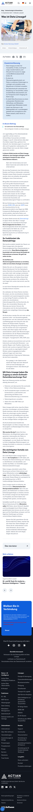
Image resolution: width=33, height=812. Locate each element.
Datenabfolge (24, 218)
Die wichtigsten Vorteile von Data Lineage (17, 129)
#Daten (4, 48)
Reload (7, 630)
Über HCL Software (7, 732)
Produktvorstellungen (24, 766)
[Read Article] (16, 566)
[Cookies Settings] (2, 809)
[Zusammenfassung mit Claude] (24, 645)
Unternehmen (5, 729)
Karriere (3, 752)
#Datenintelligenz (12, 48)
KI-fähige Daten (23, 706)
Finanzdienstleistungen (25, 679)
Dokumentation (23, 735)
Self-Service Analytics (24, 694)
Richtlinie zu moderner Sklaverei (23, 796)
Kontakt (20, 763)
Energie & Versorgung (24, 676)
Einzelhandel (22, 688)
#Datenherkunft (23, 48)
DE (25, 3)
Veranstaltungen (6, 735)
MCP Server (5, 699)
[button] (5, 590)
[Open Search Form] (18, 3)
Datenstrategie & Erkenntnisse (14, 10)
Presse (3, 749)
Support (20, 729)
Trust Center (5, 758)
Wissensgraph (5, 702)
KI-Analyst (4, 688)
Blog (2, 10)
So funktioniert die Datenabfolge (14, 126)
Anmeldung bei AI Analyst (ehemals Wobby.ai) (23, 750)
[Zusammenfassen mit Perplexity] (19, 645)
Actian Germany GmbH (11, 44)
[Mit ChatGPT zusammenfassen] (14, 645)
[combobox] (24, 3)
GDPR (22, 205)
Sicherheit (20, 803)
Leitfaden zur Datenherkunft (16, 659)
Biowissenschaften (23, 682)
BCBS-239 (11, 205)
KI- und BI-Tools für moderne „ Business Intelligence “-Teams (14, 582)
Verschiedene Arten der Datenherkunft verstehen (16, 661)
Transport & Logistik (24, 691)
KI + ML (3, 696)
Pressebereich (5, 746)
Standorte (4, 755)
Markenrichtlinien (21, 800)
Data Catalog (5, 705)
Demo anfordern (23, 760)
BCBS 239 (21, 709)
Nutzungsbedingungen (7, 795)
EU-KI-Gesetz (22, 716)
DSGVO (20, 713)
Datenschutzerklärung (8, 618)
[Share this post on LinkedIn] (21, 57)
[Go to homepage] (7, 3)
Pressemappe (5, 743)
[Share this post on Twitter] (17, 57)
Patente (3, 803)
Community (21, 732)
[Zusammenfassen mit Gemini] (8, 645)
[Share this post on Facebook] (13, 57)
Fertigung (21, 685)
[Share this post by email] (24, 57)
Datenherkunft (5, 714)
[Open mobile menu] (30, 3)
